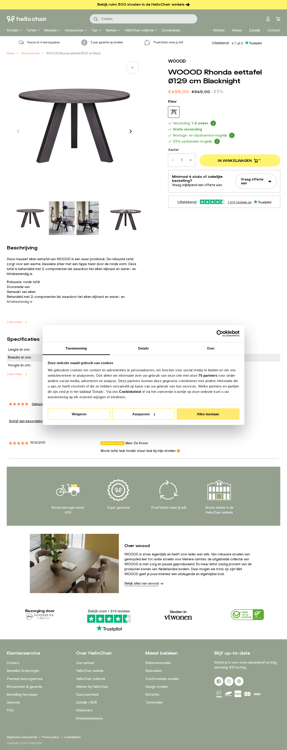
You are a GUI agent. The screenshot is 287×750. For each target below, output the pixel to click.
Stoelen (12, 30)
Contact (13, 663)
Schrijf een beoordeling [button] (26, 421)
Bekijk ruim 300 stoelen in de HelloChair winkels (141, 4)
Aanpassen (141, 414)
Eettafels (152, 694)
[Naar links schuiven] (17, 131)
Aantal (173, 150)
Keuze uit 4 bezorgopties (43, 42)
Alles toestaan (208, 414)
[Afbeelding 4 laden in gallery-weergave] (126, 218)
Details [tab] (143, 348)
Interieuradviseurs (89, 718)
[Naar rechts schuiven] (130, 131)
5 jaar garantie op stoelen (107, 42)
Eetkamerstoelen (158, 663)
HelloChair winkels (90, 671)
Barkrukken (153, 671)
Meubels (50, 30)
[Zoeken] (96, 19)
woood (177, 61)
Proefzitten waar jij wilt (168, 42)
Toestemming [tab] (76, 348)
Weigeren (79, 414)
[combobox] (143, 18)
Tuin (94, 30)
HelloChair (35, 743)
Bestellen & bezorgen (23, 671)
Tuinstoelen (154, 702)
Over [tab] (211, 348)
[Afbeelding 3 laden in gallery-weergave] (87, 218)
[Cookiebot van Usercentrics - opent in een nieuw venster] (219, 333)
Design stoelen (156, 686)
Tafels (31, 30)
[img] (18, 443)
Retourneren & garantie (24, 686)
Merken (111, 30)
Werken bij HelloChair (92, 686)
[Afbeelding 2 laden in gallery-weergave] (62, 218)
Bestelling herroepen (22, 694)
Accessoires (74, 30)
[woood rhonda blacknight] (173, 112)
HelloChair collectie (139, 30)
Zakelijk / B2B (86, 702)
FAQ (10, 710)
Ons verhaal (85, 663)
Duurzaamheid (87, 694)
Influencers (84, 710)
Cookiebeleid (130, 391)
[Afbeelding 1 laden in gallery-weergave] (30, 218)
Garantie (13, 702)
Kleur (172, 101)
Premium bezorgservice (25, 679)
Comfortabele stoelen (162, 679)
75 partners (207, 375)
